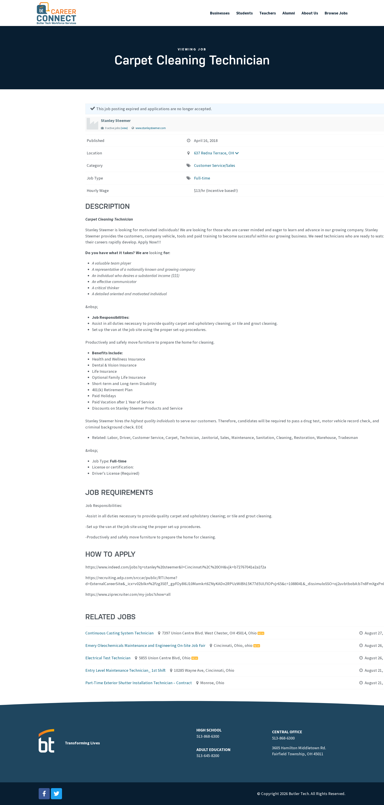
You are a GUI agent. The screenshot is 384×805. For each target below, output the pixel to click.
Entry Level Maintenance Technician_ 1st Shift (125, 670)
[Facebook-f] (44, 793)
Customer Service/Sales (214, 165)
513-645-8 (204, 755)
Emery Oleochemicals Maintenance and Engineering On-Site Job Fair (145, 645)
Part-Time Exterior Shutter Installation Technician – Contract (138, 682)
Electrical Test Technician (107, 657)
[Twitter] (56, 793)
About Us (310, 13)
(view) (124, 128)
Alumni (288, 13)
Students (244, 13)
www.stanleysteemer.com (151, 128)
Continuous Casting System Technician (119, 633)
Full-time (202, 178)
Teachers (267, 13)
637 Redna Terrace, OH (214, 152)
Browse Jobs (336, 13)
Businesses (220, 13)
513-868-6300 (207, 736)
